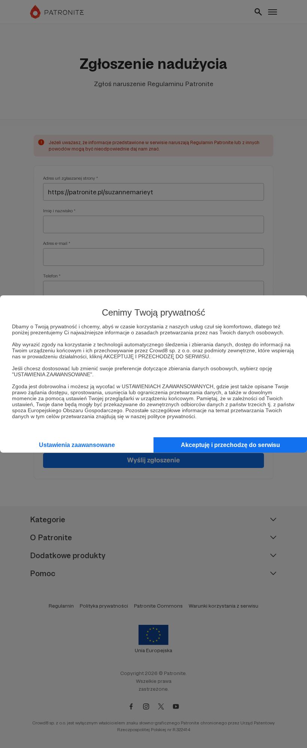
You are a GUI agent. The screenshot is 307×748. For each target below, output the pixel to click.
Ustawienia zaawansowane (77, 445)
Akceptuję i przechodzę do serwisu (230, 445)
